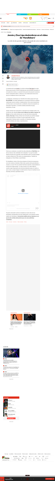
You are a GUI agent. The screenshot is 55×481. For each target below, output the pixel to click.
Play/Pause (27, 59)
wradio (25, 458)
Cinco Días (29, 458)
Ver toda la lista (10, 418)
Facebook (3, 76)
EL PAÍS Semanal (38, 458)
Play (27, 478)
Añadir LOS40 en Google (13, 84)
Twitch (32, 442)
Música (8, 22)
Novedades (9, 32)
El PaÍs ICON (30, 459)
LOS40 (8, 14)
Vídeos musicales (20, 221)
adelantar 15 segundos (31, 479)
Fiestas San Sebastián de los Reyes (29, 29)
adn (42, 456)
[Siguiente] (53, 29)
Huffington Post (16, 458)
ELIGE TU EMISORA (49, 478)
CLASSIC (19, 14)
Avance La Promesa (45, 29)
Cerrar (53, 26)
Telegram (3, 84)
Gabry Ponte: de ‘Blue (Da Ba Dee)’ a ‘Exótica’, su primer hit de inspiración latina (29, 322)
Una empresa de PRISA (6, 457)
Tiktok (23, 442)
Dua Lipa (10, 221)
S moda (34, 459)
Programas (15, 22)
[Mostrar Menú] (1, 18)
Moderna (20, 459)
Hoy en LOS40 (25, 22)
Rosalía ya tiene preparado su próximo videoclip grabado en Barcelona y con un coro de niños (16, 323)
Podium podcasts (25, 459)
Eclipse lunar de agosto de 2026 (16, 29)
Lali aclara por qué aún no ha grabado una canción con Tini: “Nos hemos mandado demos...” (11, 368)
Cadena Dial (34, 458)
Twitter (3, 78)
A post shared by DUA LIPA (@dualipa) (23, 208)
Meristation (44, 459)
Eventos (20, 22)
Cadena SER (35, 456)
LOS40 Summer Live (32, 22)
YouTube (25, 442)
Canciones (14, 221)
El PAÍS (15, 456)
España (49, 18)
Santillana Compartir (31, 456)
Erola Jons (39, 29)
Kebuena (45, 458)
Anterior (21, 479)
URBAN (40, 14)
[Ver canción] (6, 400)
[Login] (53, 18)
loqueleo (39, 459)
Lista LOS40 (3, 22)
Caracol (47, 456)
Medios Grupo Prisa (6, 460)
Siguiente (33, 479)
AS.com (39, 456)
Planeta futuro (41, 458)
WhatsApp (3, 81)
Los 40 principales (20, 456)
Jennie (7, 221)
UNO (22, 458)
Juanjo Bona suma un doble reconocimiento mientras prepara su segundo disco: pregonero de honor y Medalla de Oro (10, 362)
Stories (34, 442)
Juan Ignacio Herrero (15, 75)
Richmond (14, 459)
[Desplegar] (27, 475)
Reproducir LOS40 (38, 125)
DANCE (29, 14)
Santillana (25, 456)
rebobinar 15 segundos (24, 479)
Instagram (21, 442)
